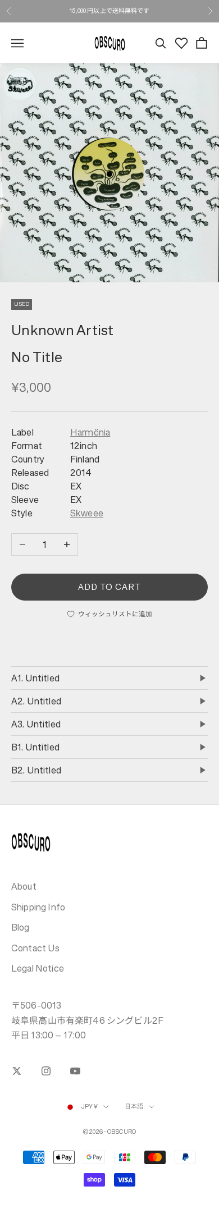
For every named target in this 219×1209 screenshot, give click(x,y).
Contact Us (35, 948)
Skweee (86, 513)
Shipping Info (38, 907)
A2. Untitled (36, 701)
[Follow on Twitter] (16, 1071)
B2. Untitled (36, 770)
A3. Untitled (36, 724)
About (23, 886)
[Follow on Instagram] (46, 1071)
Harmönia (90, 432)
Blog (20, 927)
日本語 (134, 1106)
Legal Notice (37, 968)
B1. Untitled (35, 747)
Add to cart (110, 587)
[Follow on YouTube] (75, 1071)
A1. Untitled (35, 678)
